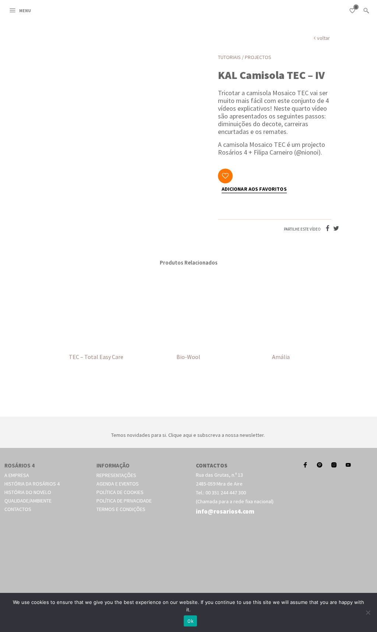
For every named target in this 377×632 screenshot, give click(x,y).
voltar (323, 38)
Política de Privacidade (124, 500)
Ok (190, 621)
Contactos (17, 509)
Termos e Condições (120, 509)
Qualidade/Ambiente (28, 500)
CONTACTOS (212, 465)
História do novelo (27, 492)
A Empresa (16, 475)
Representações (116, 475)
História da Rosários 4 (32, 483)
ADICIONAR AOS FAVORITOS (254, 189)
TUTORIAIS (229, 57)
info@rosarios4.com (225, 511)
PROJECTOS (258, 57)
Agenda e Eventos (117, 483)
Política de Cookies (120, 492)
